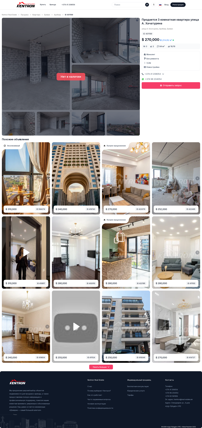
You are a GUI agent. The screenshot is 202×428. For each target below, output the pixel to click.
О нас (89, 386)
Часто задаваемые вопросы (99, 399)
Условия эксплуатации (96, 404)
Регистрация (178, 5)
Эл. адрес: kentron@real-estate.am (179, 399)
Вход (166, 5)
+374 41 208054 (68, 5)
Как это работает (94, 395)
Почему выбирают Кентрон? (99, 391)
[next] (47, 178)
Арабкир (57, 15)
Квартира (36, 15)
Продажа (24, 15)
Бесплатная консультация (138, 386)
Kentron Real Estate (9, 15)
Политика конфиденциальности (100, 408)
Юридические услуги (136, 391)
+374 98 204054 (153, 79)
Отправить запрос (172, 85)
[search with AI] (147, 5)
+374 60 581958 (171, 396)
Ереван (47, 15)
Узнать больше (100, 367)
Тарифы (130, 395)
